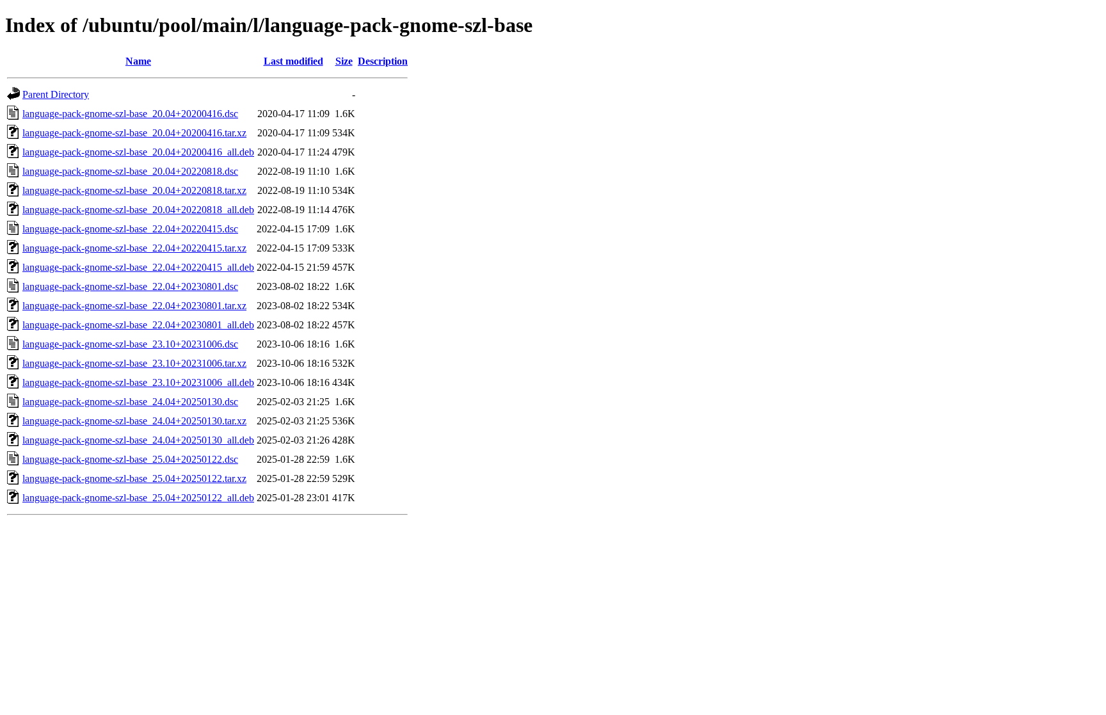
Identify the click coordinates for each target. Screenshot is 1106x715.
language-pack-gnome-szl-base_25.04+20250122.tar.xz (134, 478)
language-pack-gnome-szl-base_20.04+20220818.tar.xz (134, 190)
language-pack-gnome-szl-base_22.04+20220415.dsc (130, 228)
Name (138, 61)
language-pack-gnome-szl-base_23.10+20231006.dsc (130, 344)
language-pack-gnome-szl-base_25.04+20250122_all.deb (138, 497)
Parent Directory (55, 94)
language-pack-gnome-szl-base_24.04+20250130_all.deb (138, 440)
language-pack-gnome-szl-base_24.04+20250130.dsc (130, 401)
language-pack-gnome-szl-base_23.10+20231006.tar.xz (134, 363)
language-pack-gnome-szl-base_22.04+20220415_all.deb (138, 267)
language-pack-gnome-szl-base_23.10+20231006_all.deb (138, 382)
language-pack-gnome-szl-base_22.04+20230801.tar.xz (134, 305)
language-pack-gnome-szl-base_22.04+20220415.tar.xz (134, 248)
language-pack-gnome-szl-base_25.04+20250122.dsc (130, 459)
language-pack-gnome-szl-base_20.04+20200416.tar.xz (134, 132)
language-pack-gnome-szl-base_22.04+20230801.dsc (130, 286)
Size (344, 61)
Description (383, 61)
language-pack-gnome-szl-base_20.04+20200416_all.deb (138, 152)
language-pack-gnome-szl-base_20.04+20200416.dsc (130, 113)
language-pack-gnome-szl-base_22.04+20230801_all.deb (138, 324)
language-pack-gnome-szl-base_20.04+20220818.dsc (130, 171)
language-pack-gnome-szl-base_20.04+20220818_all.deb (138, 209)
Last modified (293, 61)
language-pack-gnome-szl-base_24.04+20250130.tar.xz (134, 420)
